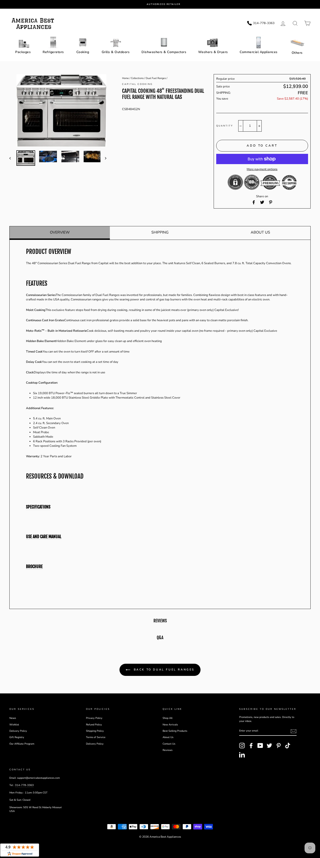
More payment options (262, 169)
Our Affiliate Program (21, 744)
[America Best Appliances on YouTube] (260, 745)
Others (297, 52)
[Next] (103, 158)
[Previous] (12, 158)
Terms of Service (95, 737)
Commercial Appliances (259, 52)
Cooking (82, 52)
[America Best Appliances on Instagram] (242, 745)
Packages (23, 52)
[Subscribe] (293, 731)
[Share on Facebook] (254, 202)
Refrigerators (53, 52)
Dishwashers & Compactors (163, 52)
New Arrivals (170, 724)
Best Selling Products (175, 731)
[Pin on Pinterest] (270, 202)
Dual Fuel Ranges (156, 78)
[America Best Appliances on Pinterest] (278, 745)
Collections (137, 78)
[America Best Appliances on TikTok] (287, 745)
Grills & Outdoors (116, 52)
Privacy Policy (94, 718)
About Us (260, 232)
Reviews (167, 750)
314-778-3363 (24, 785)
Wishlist (14, 724)
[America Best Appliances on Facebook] (251, 745)
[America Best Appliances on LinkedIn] (242, 754)
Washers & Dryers (213, 52)
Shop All (167, 718)
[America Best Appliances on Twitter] (269, 745)
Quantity (224, 125)
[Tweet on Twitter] (262, 202)
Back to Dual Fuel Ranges (163, 669)
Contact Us (169, 744)
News (12, 718)
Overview (60, 232)
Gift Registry (16, 737)
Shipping (160, 232)
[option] (163, 4)
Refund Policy (94, 724)
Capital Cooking (137, 84)
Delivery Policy (18, 731)
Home (125, 78)
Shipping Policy (95, 731)
